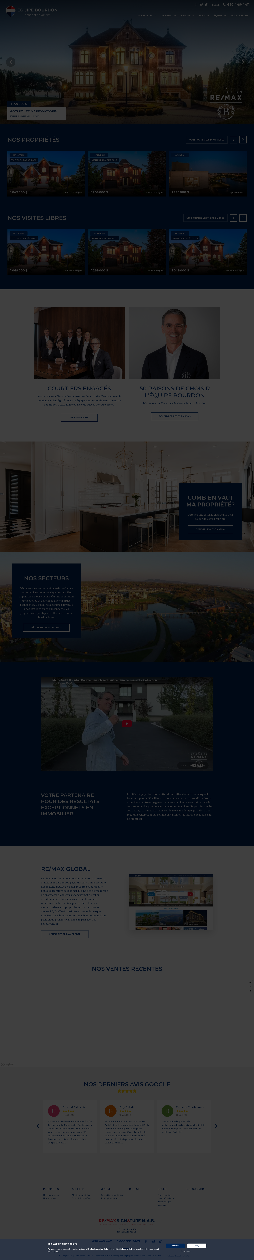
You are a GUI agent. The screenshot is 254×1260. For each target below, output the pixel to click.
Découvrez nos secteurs (46, 627)
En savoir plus (79, 417)
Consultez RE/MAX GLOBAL (65, 934)
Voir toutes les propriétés (206, 139)
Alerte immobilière (81, 1195)
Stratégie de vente (110, 1198)
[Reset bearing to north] (250, 991)
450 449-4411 (238, 4)
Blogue (204, 15)
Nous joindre (239, 15)
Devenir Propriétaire (82, 1198)
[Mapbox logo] (7, 1064)
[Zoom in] (250, 982)
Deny (197, 1246)
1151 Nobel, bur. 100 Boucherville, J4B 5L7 (127, 1230)
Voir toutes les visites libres (205, 218)
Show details (186, 1251)
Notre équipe (164, 1195)
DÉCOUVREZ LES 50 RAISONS (174, 416)
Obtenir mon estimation (210, 529)
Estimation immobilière (112, 1195)
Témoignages (164, 1201)
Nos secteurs (49, 1198)
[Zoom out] (250, 987)
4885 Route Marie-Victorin (33, 111)
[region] (127, 1023)
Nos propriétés (51, 1195)
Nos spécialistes (166, 1198)
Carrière (162, 1205)
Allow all (175, 1246)
